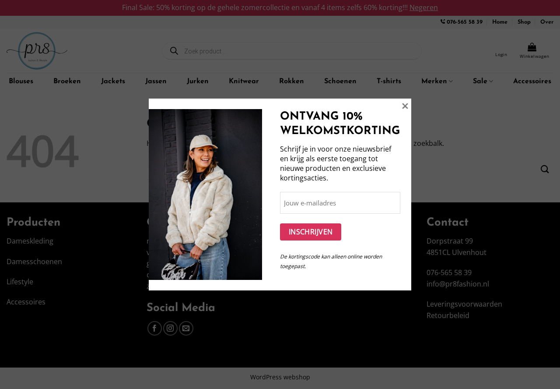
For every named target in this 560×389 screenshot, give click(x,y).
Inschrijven (311, 232)
